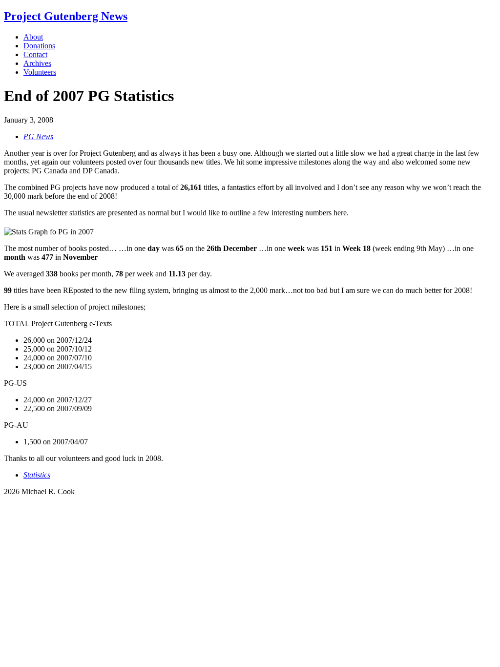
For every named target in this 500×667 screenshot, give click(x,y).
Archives (37, 63)
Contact (35, 54)
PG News (38, 136)
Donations (39, 46)
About (33, 37)
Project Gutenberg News (65, 16)
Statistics (36, 475)
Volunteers (39, 72)
